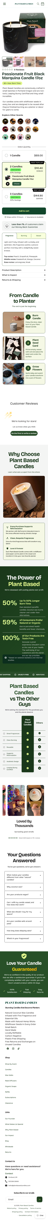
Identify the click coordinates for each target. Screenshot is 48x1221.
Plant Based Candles (27, 1205)
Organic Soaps (10, 1086)
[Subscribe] (39, 1199)
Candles (8, 1070)
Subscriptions (10, 1097)
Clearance (9, 1103)
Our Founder (10, 1119)
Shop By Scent (11, 1064)
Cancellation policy (25, 1215)
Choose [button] (16, 184)
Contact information (31, 1212)
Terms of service (35, 1208)
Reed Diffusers (11, 1081)
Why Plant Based (11, 1130)
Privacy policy (23, 1208)
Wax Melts (9, 1075)
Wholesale (9, 1147)
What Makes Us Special (14, 1124)
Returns (8, 1152)
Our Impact (9, 1135)
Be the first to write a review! (24, 433)
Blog (7, 1141)
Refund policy (11, 1208)
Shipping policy (17, 1212)
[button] (4, 4)
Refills (7, 1092)
